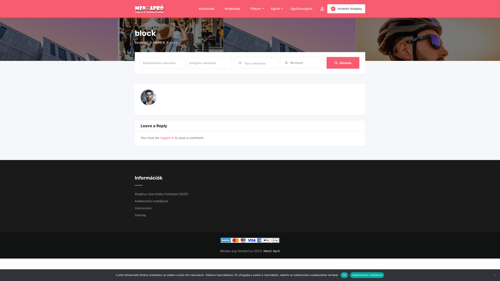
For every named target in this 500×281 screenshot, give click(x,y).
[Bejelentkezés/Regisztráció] (322, 9)
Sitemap (140, 215)
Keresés (346, 63)
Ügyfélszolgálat (301, 9)
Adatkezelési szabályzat (151, 201)
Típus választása (255, 63)
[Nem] (495, 275)
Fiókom (256, 9)
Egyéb (275, 9)
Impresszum (143, 208)
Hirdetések (232, 9)
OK (344, 275)
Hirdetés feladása (350, 9)
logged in (167, 138)
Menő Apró (271, 251)
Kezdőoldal (206, 9)
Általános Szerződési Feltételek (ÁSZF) (161, 194)
